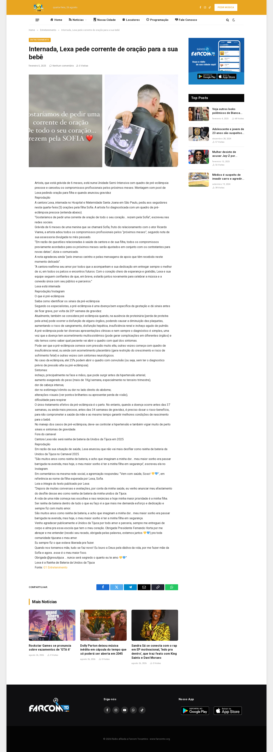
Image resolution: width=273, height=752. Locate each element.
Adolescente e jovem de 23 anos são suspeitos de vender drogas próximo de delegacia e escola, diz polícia (228, 131)
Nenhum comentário (63, 65)
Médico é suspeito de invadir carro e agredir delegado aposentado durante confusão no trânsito (227, 177)
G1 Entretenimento (55, 567)
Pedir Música (226, 7)
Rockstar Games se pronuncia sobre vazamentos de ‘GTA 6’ (50, 647)
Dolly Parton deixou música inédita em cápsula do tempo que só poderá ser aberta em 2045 (103, 650)
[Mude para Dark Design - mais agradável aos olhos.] (233, 19)
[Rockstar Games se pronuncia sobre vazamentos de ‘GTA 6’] (52, 625)
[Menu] (37, 20)
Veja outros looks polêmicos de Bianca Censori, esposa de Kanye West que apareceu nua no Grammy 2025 (226, 111)
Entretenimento (39, 40)
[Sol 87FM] (40, 7)
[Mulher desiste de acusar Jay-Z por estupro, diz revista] (198, 157)
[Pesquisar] (227, 20)
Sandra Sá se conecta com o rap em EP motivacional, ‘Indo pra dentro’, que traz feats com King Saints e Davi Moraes (154, 651)
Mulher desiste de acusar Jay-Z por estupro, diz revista (225, 154)
